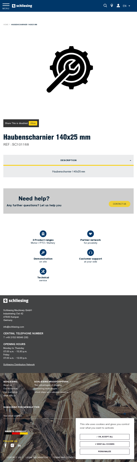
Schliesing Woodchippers (51, 381)
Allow (33, 123)
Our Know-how (10, 388)
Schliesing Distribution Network (19, 364)
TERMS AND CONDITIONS (66, 457)
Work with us (9, 395)
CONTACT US (14, 457)
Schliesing (10, 381)
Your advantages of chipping (48, 385)
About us (7, 385)
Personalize (104, 451)
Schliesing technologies (45, 388)
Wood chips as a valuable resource (51, 392)
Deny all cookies (105, 444)
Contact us (119, 204)
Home (5, 24)
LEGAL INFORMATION (37, 457)
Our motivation (10, 392)
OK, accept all (105, 437)
